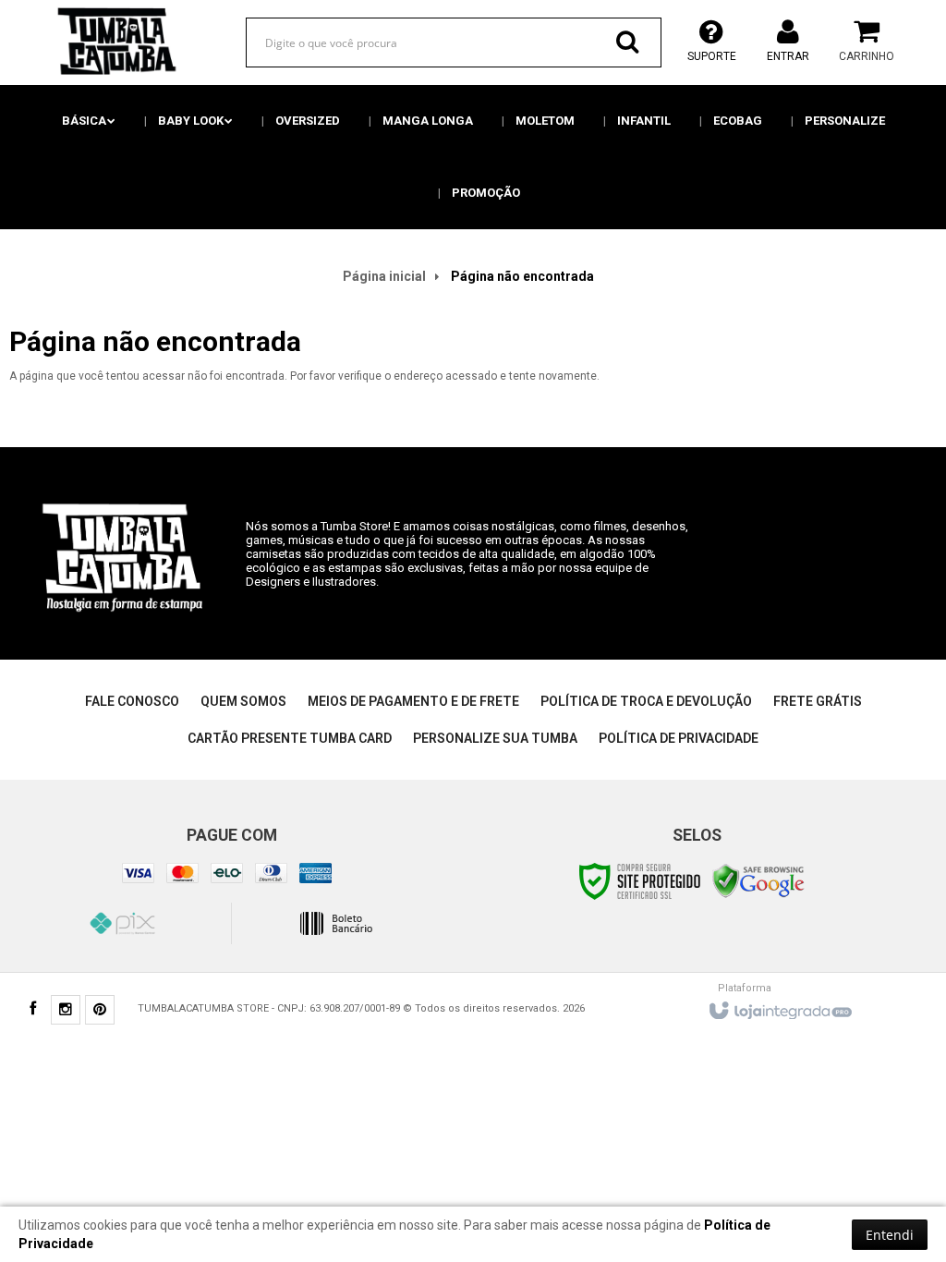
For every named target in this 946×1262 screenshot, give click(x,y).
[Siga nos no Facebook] (32, 1010)
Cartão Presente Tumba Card (290, 738)
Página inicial (384, 276)
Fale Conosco (132, 701)
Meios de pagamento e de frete (413, 701)
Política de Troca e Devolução (646, 701)
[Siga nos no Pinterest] (100, 1011)
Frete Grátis (817, 701)
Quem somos (243, 701)
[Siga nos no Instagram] (65, 1011)
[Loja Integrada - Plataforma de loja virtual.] (779, 1005)
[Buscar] (627, 42)
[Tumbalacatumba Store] (113, 41)
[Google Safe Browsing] (758, 880)
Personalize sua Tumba (495, 738)
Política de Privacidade (678, 738)
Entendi (890, 1235)
